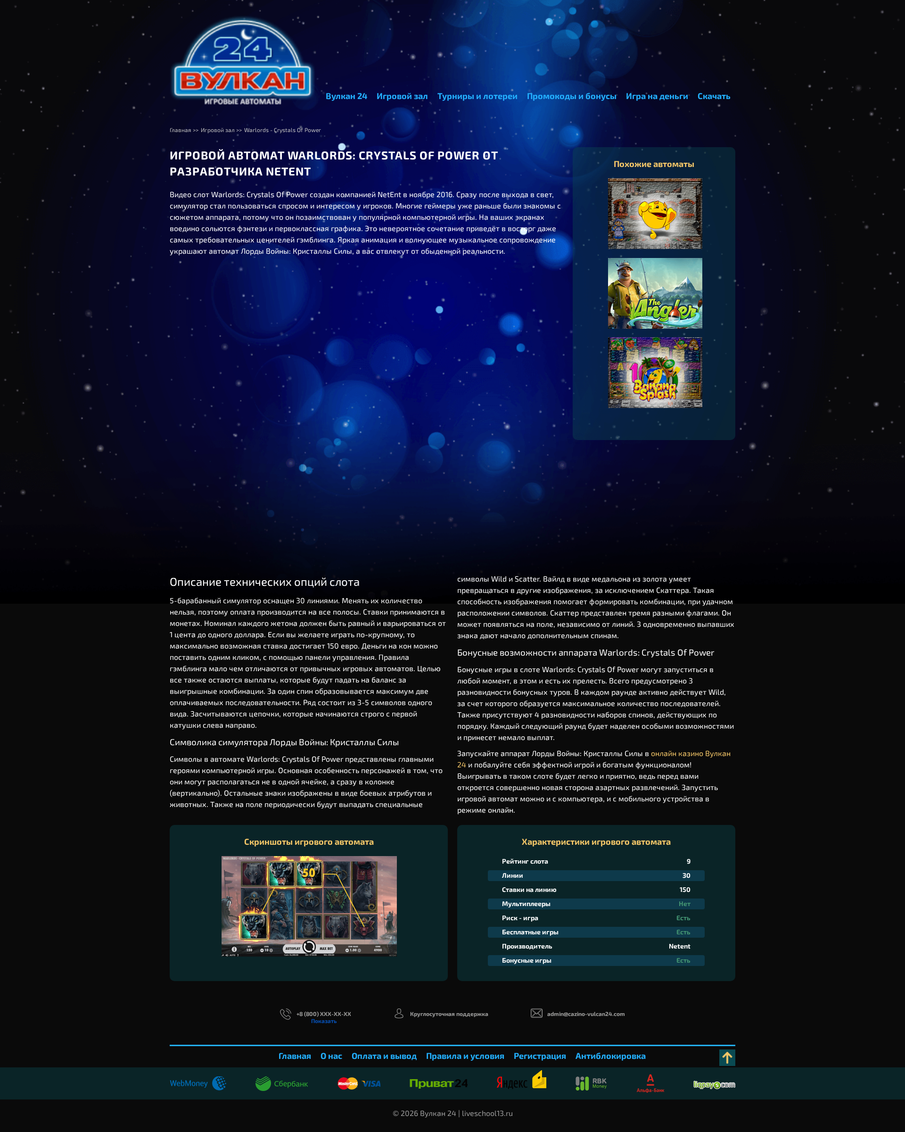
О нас (331, 1055)
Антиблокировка (611, 1055)
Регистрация (540, 1055)
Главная (295, 1055)
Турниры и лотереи (477, 96)
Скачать (714, 96)
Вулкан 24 (346, 96)
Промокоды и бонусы (572, 96)
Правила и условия (465, 1055)
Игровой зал (402, 96)
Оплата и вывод (384, 1055)
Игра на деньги (657, 96)
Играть (655, 223)
